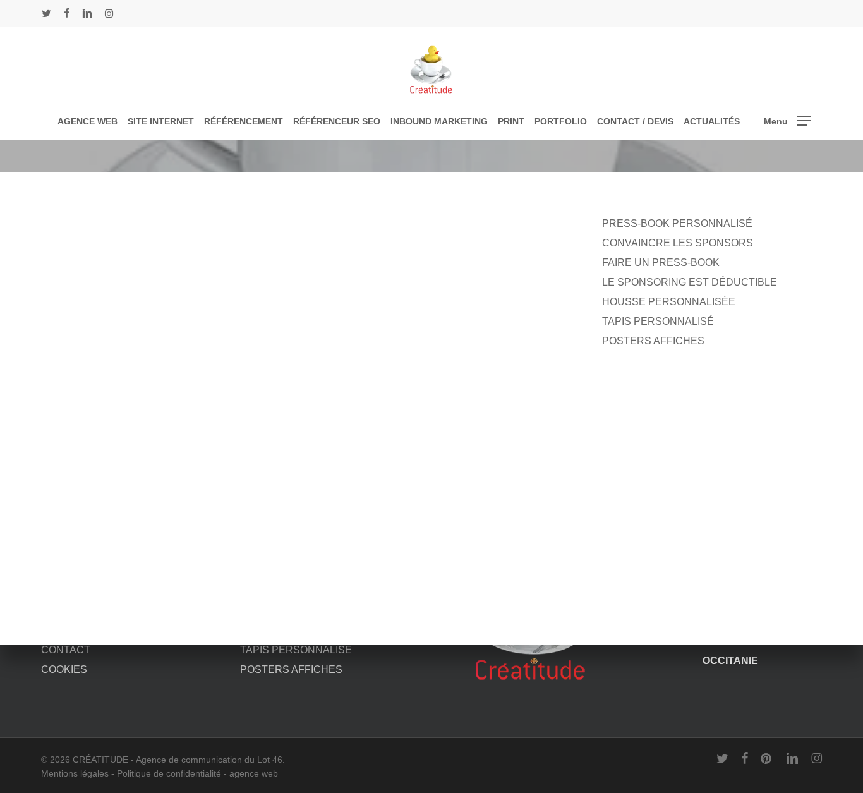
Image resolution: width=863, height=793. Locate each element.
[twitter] (46, 13)
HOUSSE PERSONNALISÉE (668, 301)
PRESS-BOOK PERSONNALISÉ (677, 223)
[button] (787, 121)
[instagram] (109, 13)
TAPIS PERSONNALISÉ (658, 321)
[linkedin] (87, 13)
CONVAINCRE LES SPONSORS (677, 243)
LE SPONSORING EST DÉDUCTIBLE (689, 282)
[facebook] (66, 13)
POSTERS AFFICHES (653, 341)
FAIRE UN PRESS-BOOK (661, 262)
